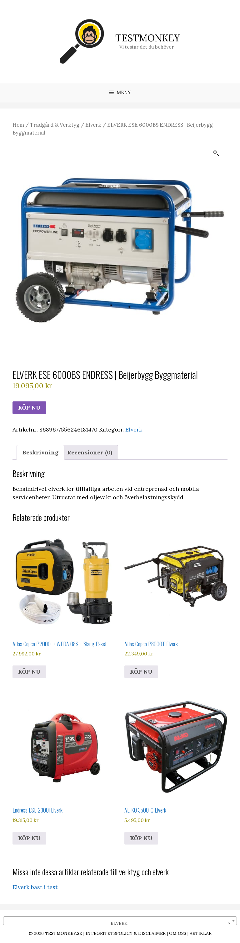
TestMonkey (147, 38)
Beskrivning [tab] (40, 452)
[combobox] (120, 920)
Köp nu (29, 407)
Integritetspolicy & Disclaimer (126, 933)
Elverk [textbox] (169, 923)
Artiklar (201, 933)
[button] (216, 153)
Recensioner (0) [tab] (89, 452)
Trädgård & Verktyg (54, 124)
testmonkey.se (63, 933)
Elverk (93, 124)
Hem (18, 124)
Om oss (177, 933)
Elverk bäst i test (35, 887)
